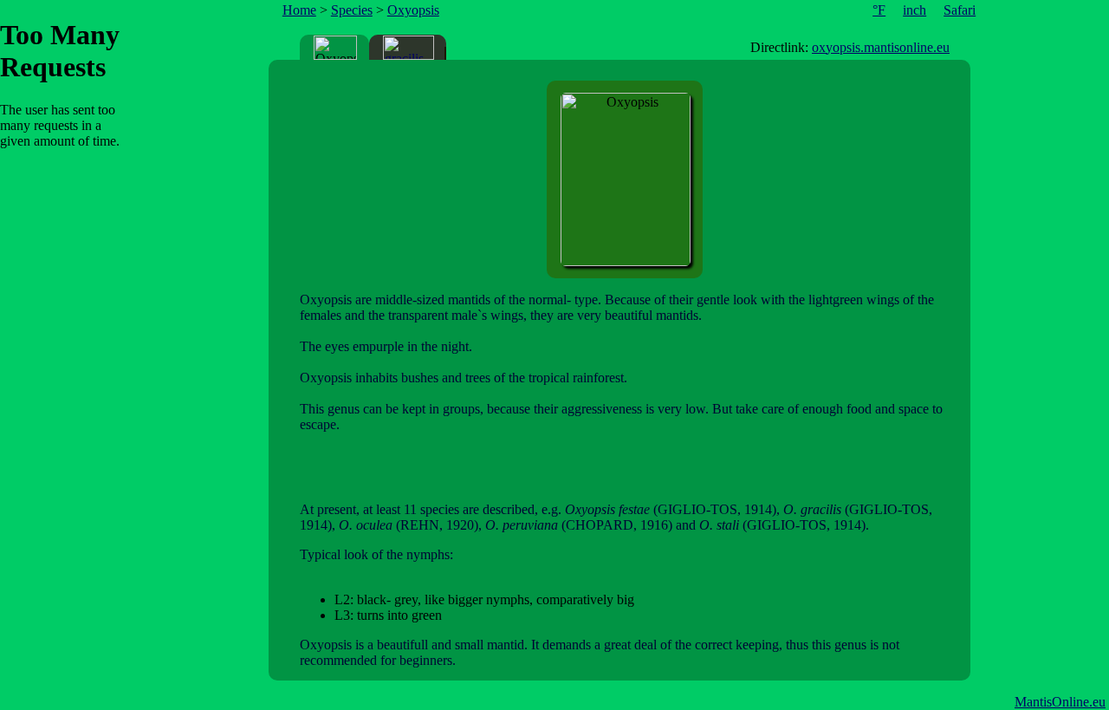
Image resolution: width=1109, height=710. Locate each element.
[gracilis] (408, 48)
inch (914, 10)
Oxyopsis (413, 10)
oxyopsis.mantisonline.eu (881, 47)
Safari (960, 10)
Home (299, 10)
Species (352, 10)
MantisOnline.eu (1060, 701)
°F (878, 10)
